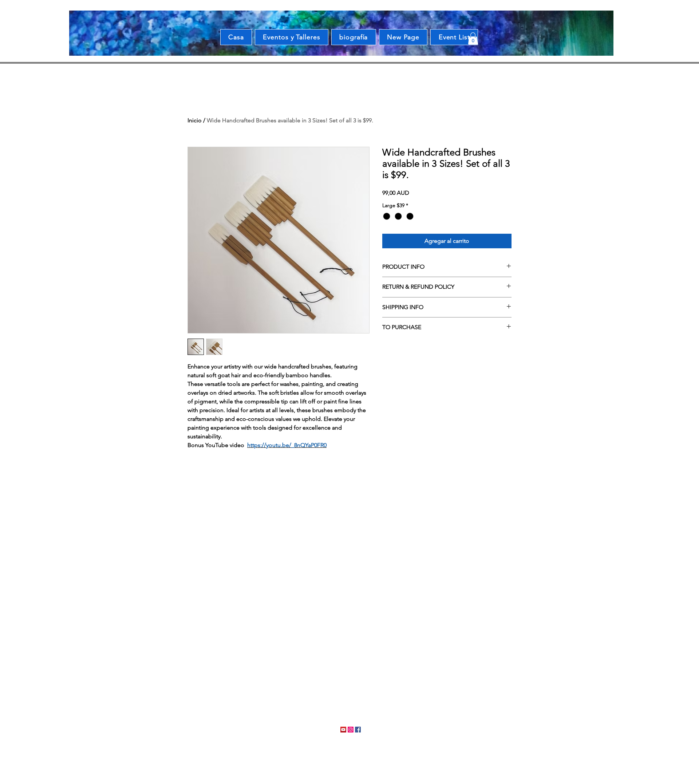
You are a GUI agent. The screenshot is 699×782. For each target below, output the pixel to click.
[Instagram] (351, 729)
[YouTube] (343, 729)
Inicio (194, 120)
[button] (473, 38)
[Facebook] (358, 729)
